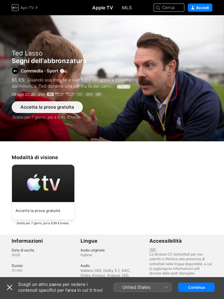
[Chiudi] (9, 287)
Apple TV (102, 8)
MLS (127, 8)
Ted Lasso (27, 53)
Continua (196, 287)
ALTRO (123, 87)
